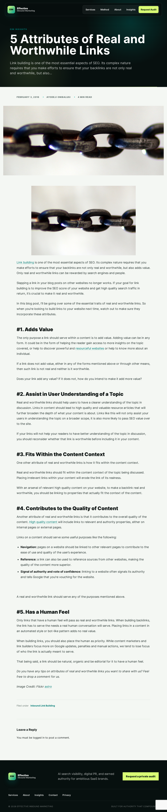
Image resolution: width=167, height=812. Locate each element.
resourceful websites (90, 348)
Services (90, 9)
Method (104, 9)
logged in (39, 737)
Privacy (66, 795)
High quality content (43, 522)
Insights (131, 9)
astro (48, 686)
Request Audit (148, 9)
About (117, 9)
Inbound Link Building (42, 705)
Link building (25, 262)
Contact (53, 795)
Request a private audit (140, 776)
